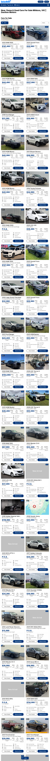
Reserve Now (18, 58)
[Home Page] (6, 1)
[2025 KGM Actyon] (37, 105)
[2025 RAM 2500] (12, 216)
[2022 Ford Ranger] (37, 725)
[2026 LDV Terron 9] (37, 362)
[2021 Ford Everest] (12, 725)
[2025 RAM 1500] (12, 33)
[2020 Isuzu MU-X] (37, 652)
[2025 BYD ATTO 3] (12, 544)
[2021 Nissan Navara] (37, 142)
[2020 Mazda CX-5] (12, 581)
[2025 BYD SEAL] (12, 689)
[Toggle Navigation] (48, 5)
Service (46, 1)
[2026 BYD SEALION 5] (37, 471)
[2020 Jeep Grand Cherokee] (12, 288)
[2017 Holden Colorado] (37, 544)
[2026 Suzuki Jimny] (37, 507)
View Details (7, 58)
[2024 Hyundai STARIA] (37, 581)
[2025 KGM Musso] (12, 142)
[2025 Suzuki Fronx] (37, 33)
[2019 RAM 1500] (12, 434)
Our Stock (40, 1)
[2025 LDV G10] (37, 216)
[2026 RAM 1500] (12, 362)
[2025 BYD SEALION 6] (37, 617)
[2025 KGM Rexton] (12, 69)
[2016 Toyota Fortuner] (37, 179)
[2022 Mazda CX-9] (37, 434)
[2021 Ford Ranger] (12, 325)
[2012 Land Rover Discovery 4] (12, 617)
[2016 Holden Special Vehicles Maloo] (12, 507)
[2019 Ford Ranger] (12, 105)
